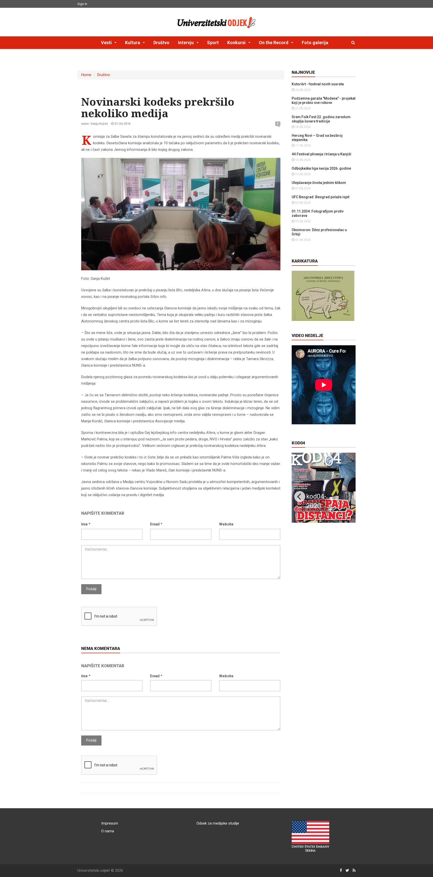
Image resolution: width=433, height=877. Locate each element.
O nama (107, 831)
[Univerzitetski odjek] (216, 21)
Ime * (85, 524)
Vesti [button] (107, 42)
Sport (213, 42)
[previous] (299, 496)
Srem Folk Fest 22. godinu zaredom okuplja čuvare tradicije (321, 119)
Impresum (109, 823)
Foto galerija (315, 42)
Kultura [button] (133, 42)
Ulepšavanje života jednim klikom (319, 183)
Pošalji (91, 589)
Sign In (82, 4)
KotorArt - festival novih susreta (318, 84)
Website (226, 524)
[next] (347, 496)
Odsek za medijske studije (217, 823)
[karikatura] (323, 295)
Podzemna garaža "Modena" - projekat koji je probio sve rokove (323, 100)
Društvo (161, 42)
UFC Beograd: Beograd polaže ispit (320, 197)
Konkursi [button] (237, 42)
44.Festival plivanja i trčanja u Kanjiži (321, 154)
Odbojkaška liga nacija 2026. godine (321, 168)
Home (86, 75)
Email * (156, 524)
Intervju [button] (186, 42)
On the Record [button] (274, 42)
